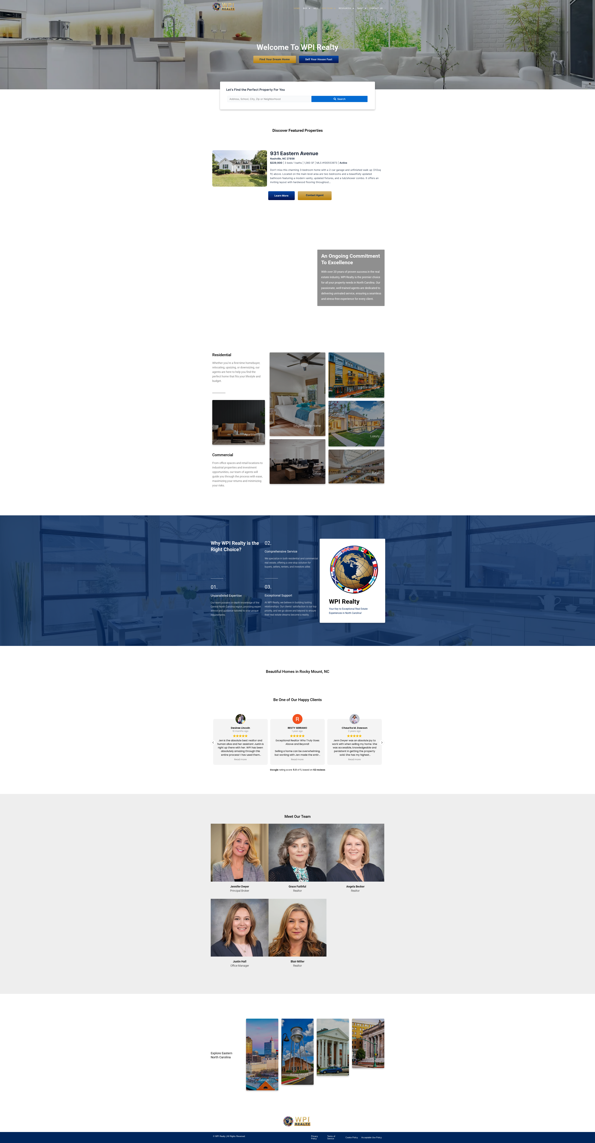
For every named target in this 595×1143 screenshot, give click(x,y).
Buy (305, 8)
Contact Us (376, 8)
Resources (345, 8)
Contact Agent (315, 195)
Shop (360, 8)
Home (297, 8)
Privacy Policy (314, 1137)
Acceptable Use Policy (371, 1137)
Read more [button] (240, 759)
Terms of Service (331, 1137)
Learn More (281, 195)
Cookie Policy (352, 1137)
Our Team (327, 8)
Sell (316, 8)
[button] (307, 8)
